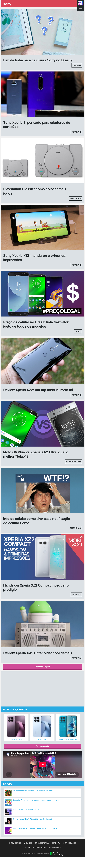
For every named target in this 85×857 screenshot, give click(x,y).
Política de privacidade (35, 847)
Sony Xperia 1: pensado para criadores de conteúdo (36, 124)
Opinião (76, 65)
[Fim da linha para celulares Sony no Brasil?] (42, 32)
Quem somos (15, 843)
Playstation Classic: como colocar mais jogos (34, 191)
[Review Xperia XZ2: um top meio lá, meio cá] (42, 361)
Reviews (76, 131)
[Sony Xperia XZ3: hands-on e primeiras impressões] (42, 227)
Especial (56, 843)
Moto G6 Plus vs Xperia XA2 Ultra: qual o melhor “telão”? (35, 454)
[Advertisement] (42, 689)
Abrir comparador (42, 746)
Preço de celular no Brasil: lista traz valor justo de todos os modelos (35, 324)
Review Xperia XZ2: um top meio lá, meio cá (38, 389)
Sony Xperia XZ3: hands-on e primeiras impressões (34, 257)
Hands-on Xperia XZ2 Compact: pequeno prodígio (36, 587)
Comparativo (73, 461)
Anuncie (28, 843)
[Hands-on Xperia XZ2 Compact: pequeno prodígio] (42, 557)
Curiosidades (69, 843)
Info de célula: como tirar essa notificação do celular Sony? (36, 520)
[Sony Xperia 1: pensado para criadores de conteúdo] (42, 94)
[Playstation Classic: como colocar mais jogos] (42, 161)
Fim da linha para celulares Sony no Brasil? (37, 60)
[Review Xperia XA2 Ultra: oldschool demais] (42, 624)
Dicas (78, 331)
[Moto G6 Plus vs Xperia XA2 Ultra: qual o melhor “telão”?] (42, 424)
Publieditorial (42, 843)
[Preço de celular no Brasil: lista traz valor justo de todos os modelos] (42, 294)
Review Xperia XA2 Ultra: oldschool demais (37, 652)
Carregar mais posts (42, 666)
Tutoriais (75, 198)
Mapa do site (55, 847)
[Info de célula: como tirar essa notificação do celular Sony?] (42, 491)
